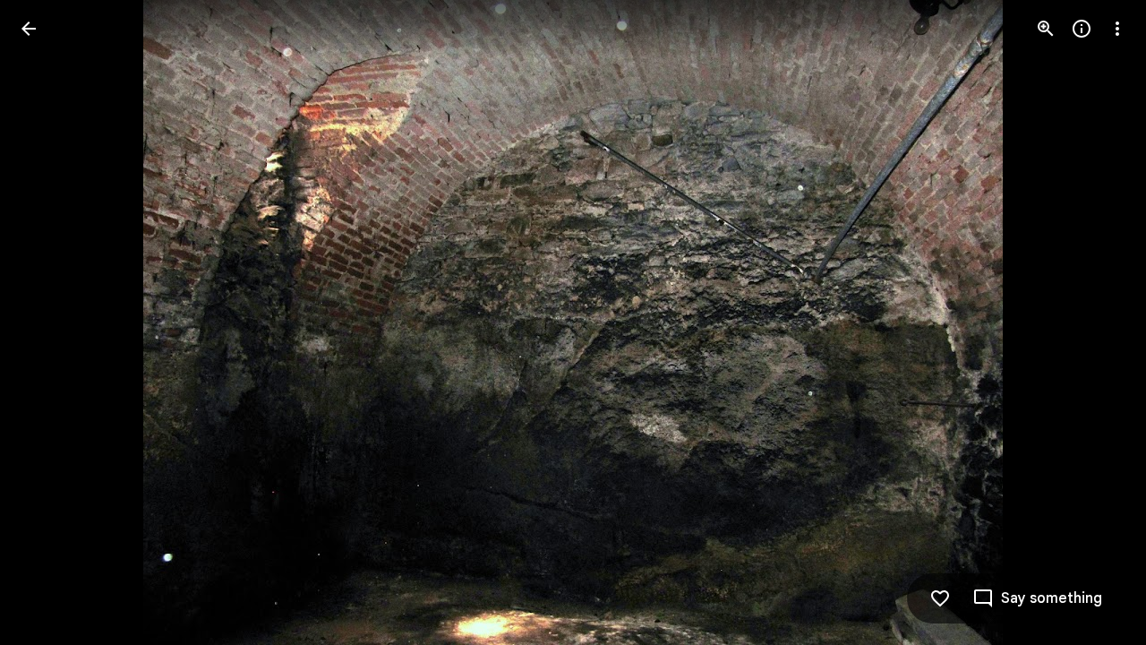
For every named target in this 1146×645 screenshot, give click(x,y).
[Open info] (1081, 29)
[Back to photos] (28, 28)
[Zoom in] (1046, 29)
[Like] (940, 598)
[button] (50, 322)
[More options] (1117, 29)
